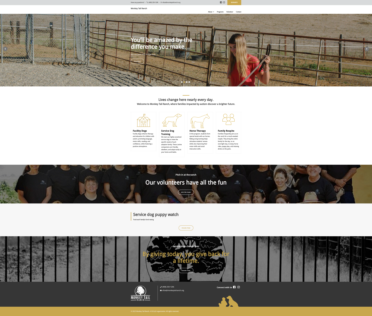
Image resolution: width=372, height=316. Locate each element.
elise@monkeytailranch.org (171, 2)
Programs (220, 12)
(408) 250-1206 (153, 2)
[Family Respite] (228, 116)
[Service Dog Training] (171, 116)
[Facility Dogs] (143, 116)
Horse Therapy (197, 132)
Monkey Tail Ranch (139, 8)
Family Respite (226, 132)
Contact (238, 12)
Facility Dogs (140, 132)
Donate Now (186, 230)
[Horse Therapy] (200, 116)
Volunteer (229, 12)
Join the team (186, 194)
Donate (234, 2)
